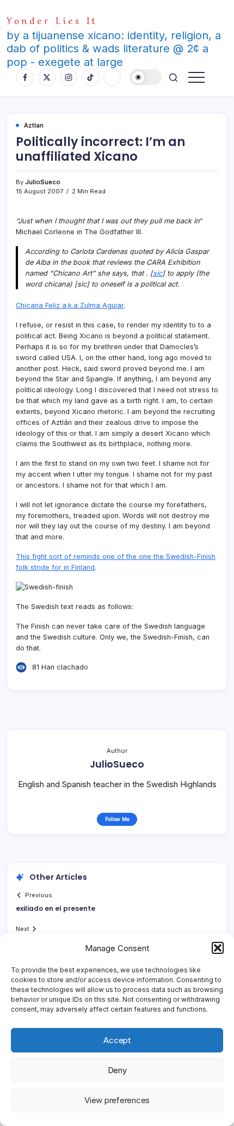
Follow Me (117, 819)
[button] (217, 947)
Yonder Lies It (52, 19)
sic (157, 273)
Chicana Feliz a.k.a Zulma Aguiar (70, 305)
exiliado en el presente (55, 908)
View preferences (117, 1100)
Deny (117, 1070)
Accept (117, 1040)
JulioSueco (42, 182)
